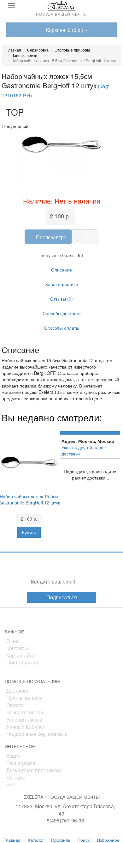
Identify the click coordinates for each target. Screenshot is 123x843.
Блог (11, 784)
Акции (13, 755)
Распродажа (20, 763)
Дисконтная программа (33, 770)
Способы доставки (62, 313)
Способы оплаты (61, 328)
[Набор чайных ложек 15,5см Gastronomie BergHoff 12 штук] (61, 144)
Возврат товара (24, 712)
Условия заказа (24, 719)
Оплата (15, 705)
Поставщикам (22, 662)
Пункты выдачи (24, 697)
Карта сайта (20, 655)
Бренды (15, 777)
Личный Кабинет (25, 726)
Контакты (17, 648)
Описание (61, 269)
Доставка (17, 690)
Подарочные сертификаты (37, 733)
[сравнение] (91, 236)
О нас (13, 640)
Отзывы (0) (61, 299)
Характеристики (61, 284)
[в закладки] (78, 236)
